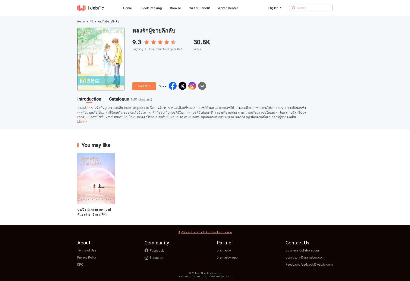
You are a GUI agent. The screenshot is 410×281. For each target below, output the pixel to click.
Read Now (144, 86)
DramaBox (224, 250)
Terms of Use (86, 250)
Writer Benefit (199, 8)
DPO (80, 264)
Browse (175, 8)
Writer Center (228, 8)
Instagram (157, 258)
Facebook (157, 251)
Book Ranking (151, 8)
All (91, 21)
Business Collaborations (303, 250)
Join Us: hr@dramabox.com (305, 257)
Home (127, 8)
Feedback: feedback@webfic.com (309, 264)
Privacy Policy (87, 257)
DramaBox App (227, 257)
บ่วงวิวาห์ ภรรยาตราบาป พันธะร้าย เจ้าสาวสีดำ (94, 212)
